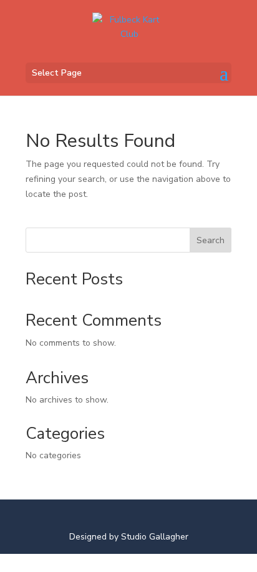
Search (210, 240)
